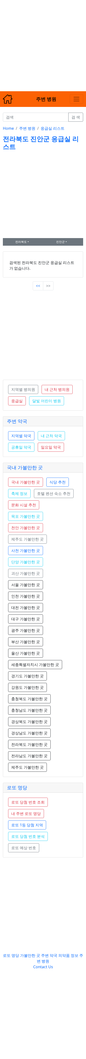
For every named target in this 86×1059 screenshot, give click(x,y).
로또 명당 (17, 787)
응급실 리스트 (52, 128)
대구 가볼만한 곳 (25, 619)
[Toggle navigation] (76, 99)
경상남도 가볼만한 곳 (29, 733)
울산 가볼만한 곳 (25, 653)
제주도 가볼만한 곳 (27, 767)
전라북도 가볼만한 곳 (29, 744)
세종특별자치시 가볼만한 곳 (35, 664)
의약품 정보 (68, 955)
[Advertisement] (43, 43)
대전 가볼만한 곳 (25, 607)
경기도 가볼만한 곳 (27, 676)
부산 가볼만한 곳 (25, 641)
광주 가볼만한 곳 (25, 630)
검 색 (75, 117)
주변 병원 (27, 128)
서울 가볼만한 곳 (25, 584)
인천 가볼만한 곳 (25, 596)
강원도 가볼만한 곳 (27, 687)
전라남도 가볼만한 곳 (29, 755)
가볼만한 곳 (30, 955)
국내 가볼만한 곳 (25, 467)
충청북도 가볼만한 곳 (29, 698)
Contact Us (43, 966)
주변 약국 (17, 421)
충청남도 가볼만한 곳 (29, 710)
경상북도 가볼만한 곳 (29, 721)
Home (8, 128)
